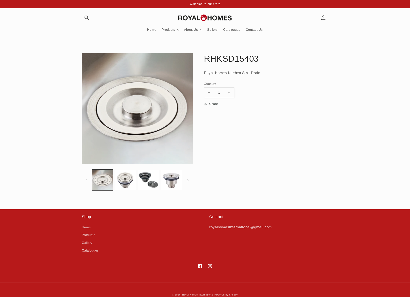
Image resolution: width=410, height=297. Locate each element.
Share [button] (213, 104)
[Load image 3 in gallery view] (148, 180)
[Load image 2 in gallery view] (125, 180)
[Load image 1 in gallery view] (102, 180)
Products (88, 235)
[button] (87, 18)
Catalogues (90, 250)
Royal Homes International (197, 294)
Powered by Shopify (226, 294)
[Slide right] (188, 180)
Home (86, 227)
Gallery (87, 243)
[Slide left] (86, 180)
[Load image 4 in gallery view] (171, 180)
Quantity (210, 83)
